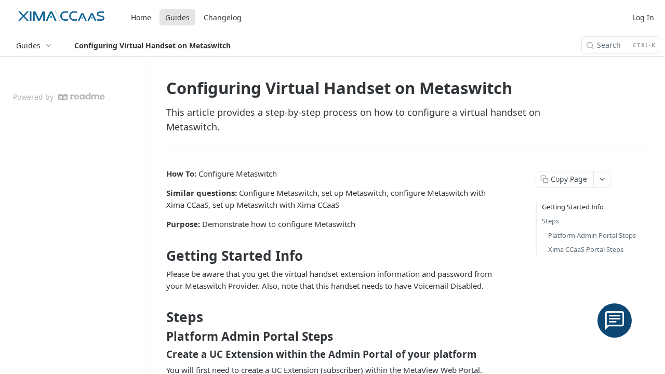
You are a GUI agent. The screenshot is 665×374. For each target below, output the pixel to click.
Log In (643, 17)
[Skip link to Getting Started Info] (159, 255)
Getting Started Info (573, 206)
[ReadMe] (81, 97)
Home (141, 17)
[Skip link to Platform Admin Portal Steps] (159, 336)
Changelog (223, 17)
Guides (177, 17)
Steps (550, 220)
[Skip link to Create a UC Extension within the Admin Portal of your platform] (159, 354)
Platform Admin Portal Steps (592, 235)
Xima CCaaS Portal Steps (585, 249)
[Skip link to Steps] (159, 317)
